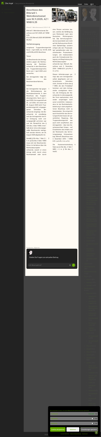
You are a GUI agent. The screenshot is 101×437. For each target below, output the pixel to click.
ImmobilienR (93, 393)
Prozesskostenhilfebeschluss (91, 225)
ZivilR (88, 363)
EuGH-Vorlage (91, 191)
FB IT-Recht (90, 107)
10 (83, 41)
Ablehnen (73, 429)
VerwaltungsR (93, 341)
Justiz (86, 263)
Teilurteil (89, 238)
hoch (88, 279)
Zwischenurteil (91, 259)
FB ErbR (89, 94)
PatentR (89, 346)
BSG (87, 155)
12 (87, 41)
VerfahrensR (90, 358)
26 (88, 45)
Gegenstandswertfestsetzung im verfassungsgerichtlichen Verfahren (92, 200)
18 (85, 43)
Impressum (85, 433)
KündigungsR (93, 318)
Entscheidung (91, 188)
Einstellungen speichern (89, 429)
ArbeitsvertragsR (93, 302)
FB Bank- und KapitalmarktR (92, 87)
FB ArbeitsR (90, 83)
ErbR (90, 382)
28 (92, 45)
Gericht (86, 141)
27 (90, 45)
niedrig (88, 282)
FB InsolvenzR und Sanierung (91, 101)
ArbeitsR (89, 293)
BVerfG (88, 158)
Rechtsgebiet (89, 288)
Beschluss (90, 178)
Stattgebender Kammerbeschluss (91, 233)
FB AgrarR (89, 80)
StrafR (88, 355)
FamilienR (92, 385)
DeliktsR (91, 373)
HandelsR (92, 390)
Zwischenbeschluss (90, 255)
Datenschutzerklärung (75, 433)
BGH (87, 149)
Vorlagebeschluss (90, 250)
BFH (87, 146)
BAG (87, 143)
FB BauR (89, 91)
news (80, 4)
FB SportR (89, 121)
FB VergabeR (90, 124)
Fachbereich (88, 77)
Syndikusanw (90, 138)
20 (90, 43)
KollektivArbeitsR (93, 314)
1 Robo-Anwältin (8, 12)
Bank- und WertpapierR (93, 367)
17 (83, 43)
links (86, 4)
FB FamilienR (90, 97)
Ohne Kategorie (89, 266)
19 (87, 43)
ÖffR (88, 333)
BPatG (88, 152)
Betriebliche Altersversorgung (93, 308)
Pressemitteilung (90, 271)
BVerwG (87, 74)
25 (85, 45)
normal (88, 285)
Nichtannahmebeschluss (91, 220)
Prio (85, 276)
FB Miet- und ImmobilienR (92, 114)
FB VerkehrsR (91, 127)
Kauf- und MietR (92, 404)
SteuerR (89, 352)
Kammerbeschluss (90, 208)
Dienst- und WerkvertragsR (93, 377)
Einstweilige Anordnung (92, 184)
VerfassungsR (93, 336)
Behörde (87, 68)
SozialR (88, 349)
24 (83, 45)
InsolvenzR (92, 398)
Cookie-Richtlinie (65, 433)
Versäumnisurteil (92, 244)
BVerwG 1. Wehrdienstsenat (34, 27)
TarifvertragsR (92, 329)
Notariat (89, 135)
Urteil (88, 241)
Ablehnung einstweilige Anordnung (92, 168)
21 (92, 43)
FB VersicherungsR (90, 131)
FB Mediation (90, 110)
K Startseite (6, 9)
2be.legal (9, 3)
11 (85, 41)
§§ (91, 4)
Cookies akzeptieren (57, 429)
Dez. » (89, 50)
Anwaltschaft (89, 65)
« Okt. (84, 50)
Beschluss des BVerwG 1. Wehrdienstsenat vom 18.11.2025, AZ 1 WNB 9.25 (37, 16)
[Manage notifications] (96, 432)
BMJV (88, 71)
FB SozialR (90, 118)
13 (90, 41)
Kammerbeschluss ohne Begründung (91, 214)
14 (92, 41)
